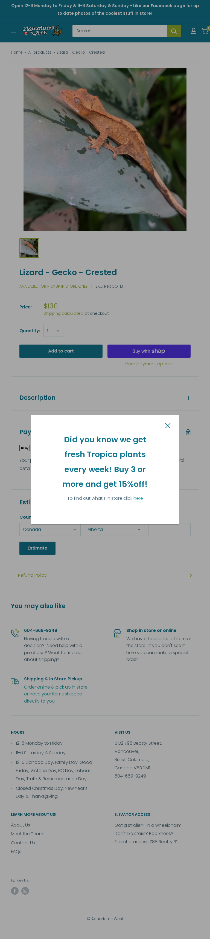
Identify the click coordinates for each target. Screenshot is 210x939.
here (138, 498)
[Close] (168, 425)
